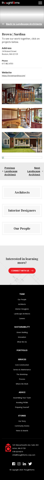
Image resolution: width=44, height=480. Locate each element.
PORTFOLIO (22, 350)
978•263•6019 (17, 451)
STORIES (22, 415)
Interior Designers (22, 309)
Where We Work (22, 384)
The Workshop (22, 374)
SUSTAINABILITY (22, 327)
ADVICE (22, 392)
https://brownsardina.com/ (13, 75)
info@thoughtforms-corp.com (23, 455)
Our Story (22, 421)
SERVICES (22, 359)
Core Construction (22, 365)
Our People (22, 299)
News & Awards (22, 430)
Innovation (22, 337)
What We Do (22, 342)
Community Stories (22, 426)
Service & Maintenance (22, 369)
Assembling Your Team (22, 398)
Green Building (22, 332)
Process (22, 379)
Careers (22, 318)
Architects (22, 304)
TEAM (22, 294)
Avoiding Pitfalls (22, 402)
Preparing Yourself (22, 407)
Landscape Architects (22, 314)
